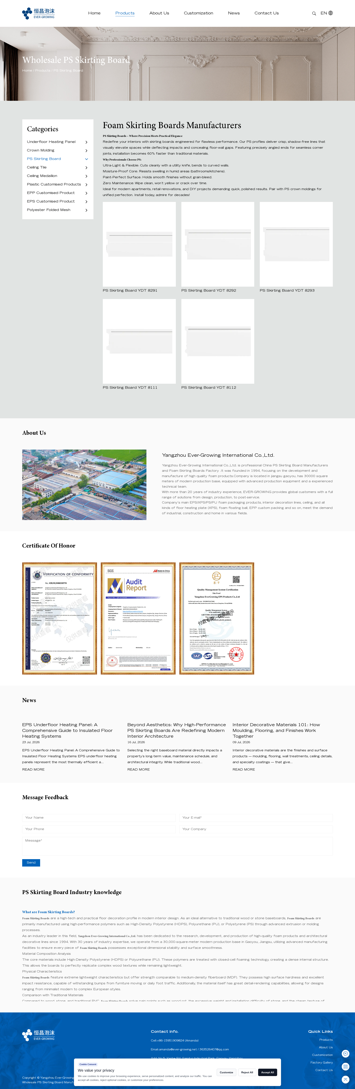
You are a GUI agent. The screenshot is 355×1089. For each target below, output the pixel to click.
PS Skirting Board (44, 159)
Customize (226, 1072)
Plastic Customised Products (54, 184)
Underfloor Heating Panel (51, 142)
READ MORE (33, 769)
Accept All (267, 1072)
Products (125, 13)
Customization (198, 13)
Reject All (247, 1072)
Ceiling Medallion (42, 176)
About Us (159, 13)
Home (94, 13)
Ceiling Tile (37, 167)
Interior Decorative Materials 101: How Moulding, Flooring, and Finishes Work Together (276, 731)
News (234, 13)
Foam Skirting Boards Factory (194, 471)
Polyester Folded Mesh (48, 210)
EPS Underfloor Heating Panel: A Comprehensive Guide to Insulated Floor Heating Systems (67, 731)
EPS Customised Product (51, 201)
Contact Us (267, 13)
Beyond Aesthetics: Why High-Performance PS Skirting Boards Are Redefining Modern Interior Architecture (176, 731)
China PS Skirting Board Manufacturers (295, 465)
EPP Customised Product (51, 193)
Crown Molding (40, 150)
